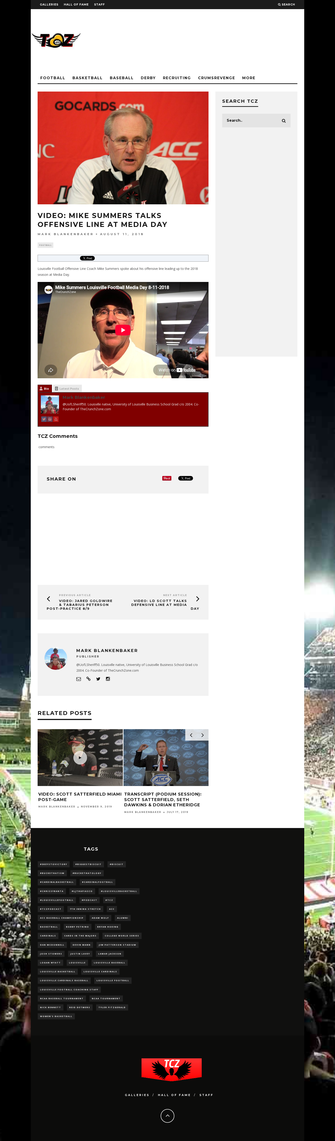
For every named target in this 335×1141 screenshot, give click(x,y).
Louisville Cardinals (100, 971)
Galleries (49, 4)
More (248, 78)
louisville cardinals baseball (64, 980)
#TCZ (109, 900)
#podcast (89, 900)
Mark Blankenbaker (66, 234)
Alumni (122, 917)
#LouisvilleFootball (57, 900)
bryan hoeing (108, 926)
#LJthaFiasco (82, 891)
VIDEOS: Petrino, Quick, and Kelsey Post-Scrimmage (160, 797)
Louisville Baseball (109, 962)
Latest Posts (69, 388)
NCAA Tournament (106, 998)
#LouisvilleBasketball (119, 891)
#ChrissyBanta (52, 891)
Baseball (122, 78)
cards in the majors (80, 935)
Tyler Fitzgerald (112, 1007)
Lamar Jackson (109, 953)
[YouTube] (56, 419)
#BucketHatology (87, 873)
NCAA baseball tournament (62, 998)
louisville (77, 962)
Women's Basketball (56, 1016)
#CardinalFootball (97, 882)
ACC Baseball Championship (62, 917)
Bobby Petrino (77, 926)
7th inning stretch (85, 908)
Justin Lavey (80, 953)
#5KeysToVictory (53, 864)
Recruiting (177, 78)
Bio (46, 388)
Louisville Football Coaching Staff (69, 989)
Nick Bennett (50, 1007)
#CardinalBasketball (57, 882)
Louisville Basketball (57, 971)
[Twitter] (44, 419)
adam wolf (100, 917)
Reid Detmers (79, 1007)
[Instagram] (50, 419)
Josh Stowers (51, 953)
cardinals (48, 935)
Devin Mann (82, 944)
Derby (148, 78)
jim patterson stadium (117, 944)
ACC (112, 908)
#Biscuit (117, 864)
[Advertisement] (221, 41)
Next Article (175, 595)
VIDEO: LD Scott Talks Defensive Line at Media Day (165, 605)
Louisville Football (113, 980)
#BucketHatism (52, 873)
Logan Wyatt (50, 962)
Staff (99, 4)
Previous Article (75, 595)
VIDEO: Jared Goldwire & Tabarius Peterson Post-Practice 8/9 (80, 605)
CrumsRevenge (216, 78)
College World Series (122, 935)
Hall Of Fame (76, 4)
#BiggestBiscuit (88, 864)
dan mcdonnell (52, 944)
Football (52, 78)
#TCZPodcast (51, 908)
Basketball (87, 78)
